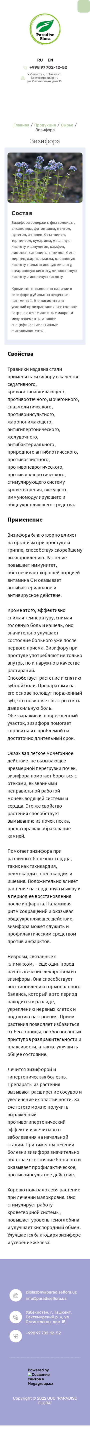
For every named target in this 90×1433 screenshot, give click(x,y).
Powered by (38, 1370)
